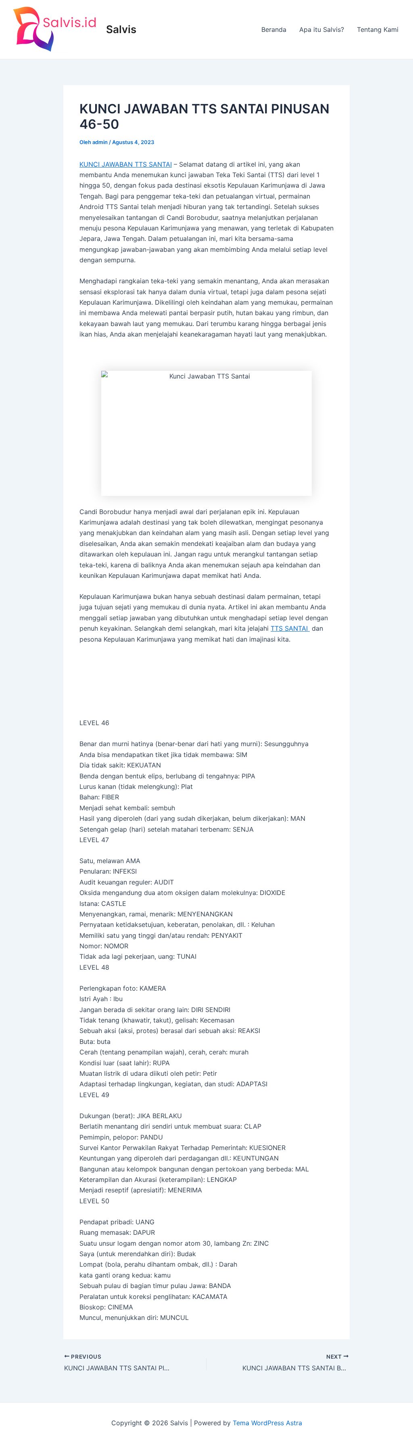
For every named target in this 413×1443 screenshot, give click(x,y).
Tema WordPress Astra (267, 1423)
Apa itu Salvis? (321, 29)
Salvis (121, 29)
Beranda (273, 29)
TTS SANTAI (290, 628)
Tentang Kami (377, 29)
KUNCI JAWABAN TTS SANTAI (125, 164)
